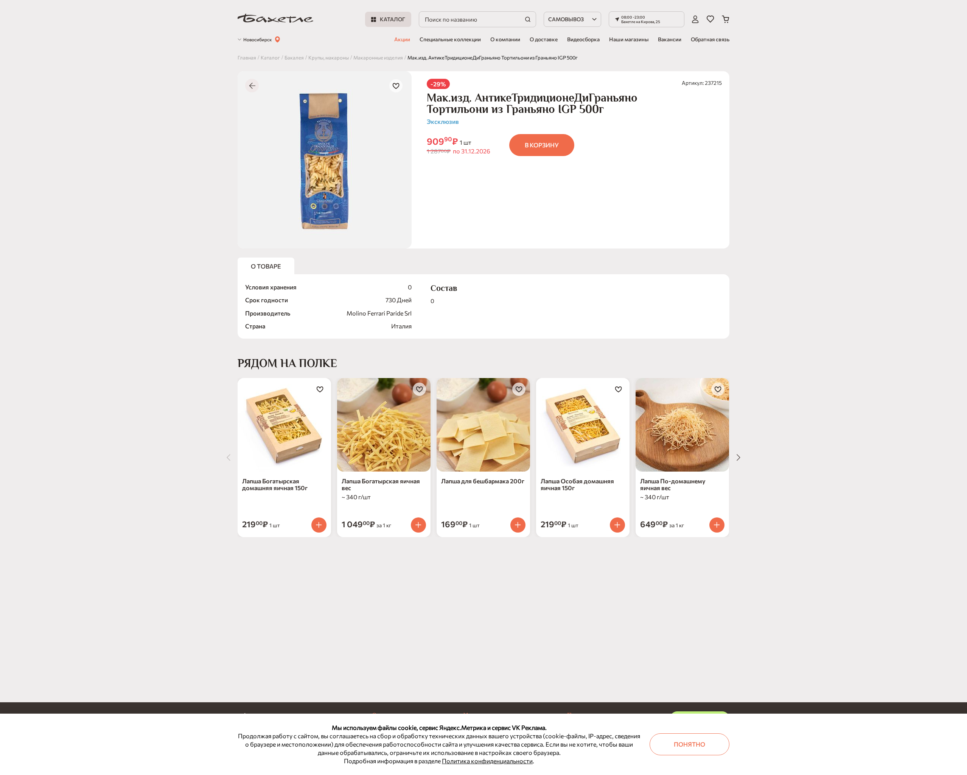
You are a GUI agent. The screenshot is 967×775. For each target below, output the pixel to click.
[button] (646, 19)
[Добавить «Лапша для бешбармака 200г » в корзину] (517, 525)
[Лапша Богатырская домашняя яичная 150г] (284, 425)
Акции (402, 39)
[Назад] (252, 85)
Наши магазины (628, 39)
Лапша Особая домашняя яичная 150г (577, 484)
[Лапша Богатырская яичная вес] (384, 425)
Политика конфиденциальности (487, 760)
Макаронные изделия (378, 58)
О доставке (544, 39)
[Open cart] (725, 19)
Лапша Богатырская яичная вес (381, 484)
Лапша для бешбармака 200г (482, 481)
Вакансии (669, 39)
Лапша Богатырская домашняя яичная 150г (275, 484)
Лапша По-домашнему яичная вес (673, 484)
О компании (505, 39)
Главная (247, 58)
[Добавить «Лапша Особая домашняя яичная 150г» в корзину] (617, 525)
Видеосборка (583, 39)
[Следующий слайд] (738, 458)
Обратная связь (710, 39)
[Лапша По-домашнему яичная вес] (682, 425)
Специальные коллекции (450, 39)
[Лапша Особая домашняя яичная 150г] (583, 425)
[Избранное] (710, 19)
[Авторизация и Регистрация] (695, 19)
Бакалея (294, 58)
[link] (275, 19)
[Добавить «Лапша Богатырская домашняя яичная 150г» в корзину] (318, 525)
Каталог (270, 58)
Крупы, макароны (328, 58)
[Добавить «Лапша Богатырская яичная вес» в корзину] (418, 525)
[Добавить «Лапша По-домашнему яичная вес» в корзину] (716, 525)
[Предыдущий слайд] (228, 458)
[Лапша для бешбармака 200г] (483, 425)
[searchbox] (477, 19)
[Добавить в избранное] (396, 85)
